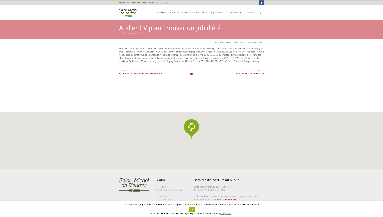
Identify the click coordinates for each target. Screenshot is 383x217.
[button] (191, 129)
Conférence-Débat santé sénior (246, 73)
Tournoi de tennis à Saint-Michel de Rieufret (142, 73)
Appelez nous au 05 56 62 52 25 (155, 3)
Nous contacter (133, 3)
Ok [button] (192, 209)
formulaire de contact (226, 199)
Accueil (122, 3)
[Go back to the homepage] (128, 12)
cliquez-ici (226, 213)
